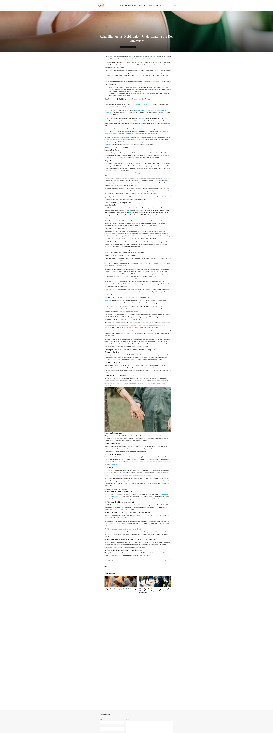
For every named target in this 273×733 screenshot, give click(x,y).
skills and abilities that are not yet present (143, 104)
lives (129, 212)
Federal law (108, 300)
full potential (120, 185)
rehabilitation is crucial (142, 93)
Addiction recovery (126, 46)
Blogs (145, 5)
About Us (151, 5)
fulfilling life (113, 464)
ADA (142, 246)
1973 (151, 306)
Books (140, 5)
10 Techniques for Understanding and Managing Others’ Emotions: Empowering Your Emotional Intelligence (155, 585)
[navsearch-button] (172, 5)
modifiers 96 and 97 (137, 325)
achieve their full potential (151, 81)
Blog (134, 46)
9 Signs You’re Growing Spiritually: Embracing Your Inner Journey (121, 585)
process (142, 118)
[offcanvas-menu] (175, 5)
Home (121, 5)
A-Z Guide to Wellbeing (130, 5)
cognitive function (163, 178)
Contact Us (158, 5)
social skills (158, 112)
